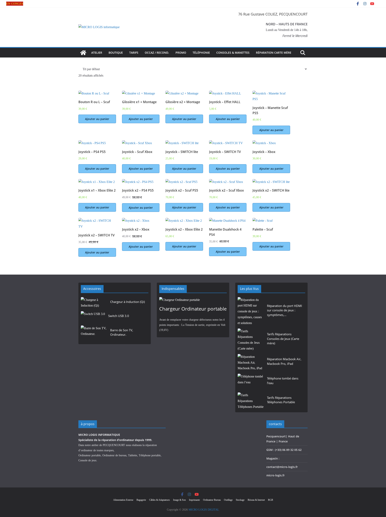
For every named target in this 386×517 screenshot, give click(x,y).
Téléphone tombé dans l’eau (282, 380)
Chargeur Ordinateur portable (193, 308)
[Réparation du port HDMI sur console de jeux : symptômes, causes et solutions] (251, 311)
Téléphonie (201, 52)
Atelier (96, 52)
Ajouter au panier (97, 119)
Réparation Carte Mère (273, 52)
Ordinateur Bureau (212, 500)
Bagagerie (141, 500)
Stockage (240, 500)
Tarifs (133, 52)
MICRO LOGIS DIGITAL (204, 509)
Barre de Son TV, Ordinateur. (121, 332)
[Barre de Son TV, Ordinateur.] (94, 333)
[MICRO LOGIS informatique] (83, 52)
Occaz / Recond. (157, 52)
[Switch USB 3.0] (93, 317)
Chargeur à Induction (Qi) (127, 302)
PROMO (181, 52)
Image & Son (179, 500)
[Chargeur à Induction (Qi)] (94, 303)
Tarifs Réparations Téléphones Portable (281, 400)
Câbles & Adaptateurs (159, 500)
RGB (270, 500)
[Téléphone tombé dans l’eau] (251, 382)
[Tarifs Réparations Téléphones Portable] (251, 401)
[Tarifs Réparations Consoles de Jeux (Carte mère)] (251, 340)
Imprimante (194, 500)
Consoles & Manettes (232, 52)
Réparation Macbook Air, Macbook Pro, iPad (284, 361)
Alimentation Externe (123, 500)
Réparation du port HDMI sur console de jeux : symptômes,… (284, 310)
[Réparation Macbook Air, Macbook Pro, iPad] (251, 362)
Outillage (228, 500)
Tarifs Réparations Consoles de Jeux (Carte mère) (283, 338)
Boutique (116, 52)
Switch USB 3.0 (118, 316)
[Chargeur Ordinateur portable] (193, 300)
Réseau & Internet (256, 500)
